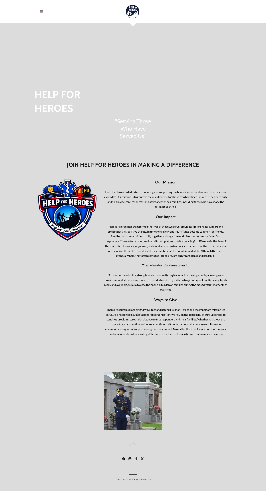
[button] (41, 11)
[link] (133, 11)
